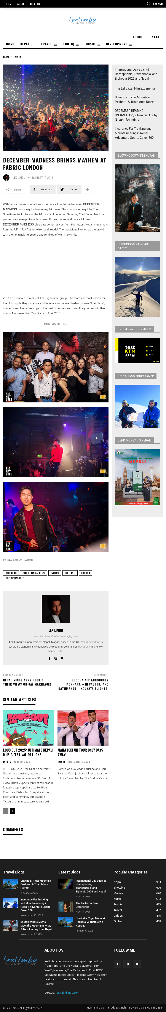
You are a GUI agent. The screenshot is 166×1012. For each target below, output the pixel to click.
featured (70, 573)
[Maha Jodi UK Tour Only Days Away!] (83, 728)
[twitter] (62, 657)
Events (55, 573)
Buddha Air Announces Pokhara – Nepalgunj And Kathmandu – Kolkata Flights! (83, 684)
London (85, 573)
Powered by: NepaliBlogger (146, 1007)
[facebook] (49, 657)
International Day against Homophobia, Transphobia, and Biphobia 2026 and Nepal (136, 74)
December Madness (33, 573)
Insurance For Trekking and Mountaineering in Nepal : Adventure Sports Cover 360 (134, 133)
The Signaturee (14, 578)
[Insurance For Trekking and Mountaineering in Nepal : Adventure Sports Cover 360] (10, 903)
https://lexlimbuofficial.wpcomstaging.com (55, 636)
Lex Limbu (19, 177)
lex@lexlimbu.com (67, 993)
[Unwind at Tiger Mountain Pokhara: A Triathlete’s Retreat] (10, 884)
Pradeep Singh (117, 1007)
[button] (155, 3)
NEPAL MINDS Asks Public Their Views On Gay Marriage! (27, 682)
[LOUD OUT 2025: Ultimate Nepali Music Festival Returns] (28, 728)
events (17, 56)
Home (6, 56)
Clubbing (10, 573)
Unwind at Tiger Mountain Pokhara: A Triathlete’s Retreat (135, 100)
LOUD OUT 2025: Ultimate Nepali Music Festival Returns (28, 752)
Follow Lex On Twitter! (18, 559)
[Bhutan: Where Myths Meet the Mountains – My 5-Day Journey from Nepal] (10, 925)
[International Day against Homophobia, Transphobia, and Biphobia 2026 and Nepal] (65, 884)
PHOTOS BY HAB (55, 324)
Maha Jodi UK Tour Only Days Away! (80, 752)
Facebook (84, 646)
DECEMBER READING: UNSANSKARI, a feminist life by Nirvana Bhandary (136, 115)
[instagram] (55, 657)
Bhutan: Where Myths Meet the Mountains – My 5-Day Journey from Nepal (36, 926)
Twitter (60, 651)
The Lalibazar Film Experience (135, 88)
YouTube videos (90, 642)
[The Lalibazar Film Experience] (65, 907)
